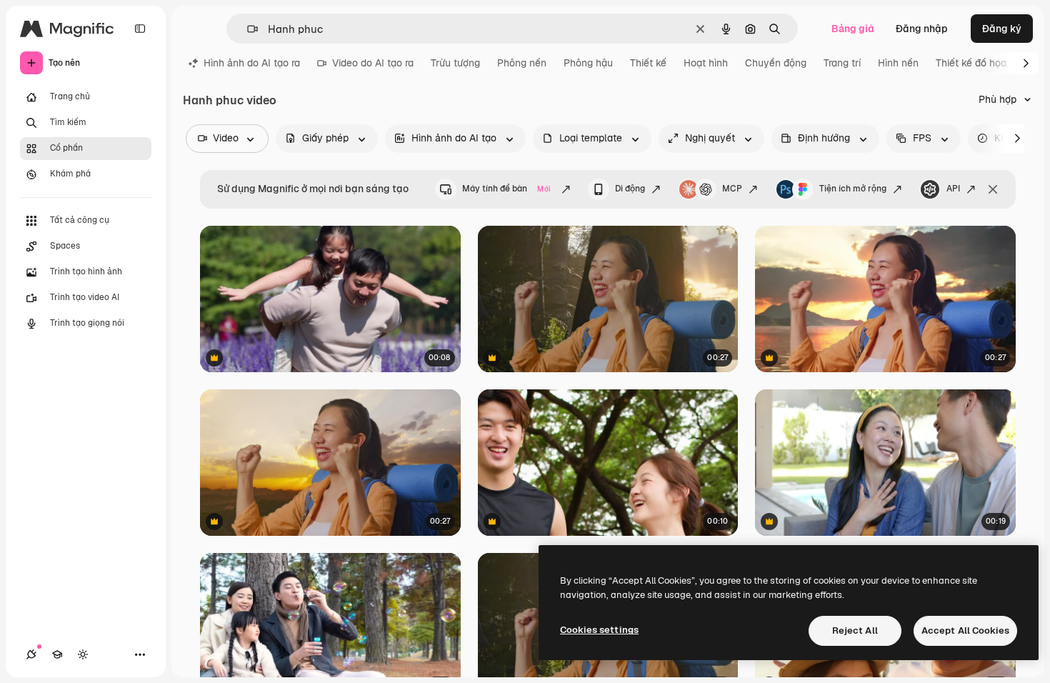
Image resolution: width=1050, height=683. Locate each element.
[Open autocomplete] (246, 29)
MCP (732, 188)
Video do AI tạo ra (373, 62)
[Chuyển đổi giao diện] (82, 654)
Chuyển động (775, 62)
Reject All (855, 630)
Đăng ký (1001, 28)
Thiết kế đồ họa (971, 62)
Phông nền (521, 62)
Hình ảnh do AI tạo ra (252, 62)
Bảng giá (852, 28)
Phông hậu (588, 62)
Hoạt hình (706, 62)
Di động (630, 188)
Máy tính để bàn (506, 188)
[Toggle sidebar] (140, 28)
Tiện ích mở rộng (852, 188)
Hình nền (898, 62)
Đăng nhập (922, 28)
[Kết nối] (31, 654)
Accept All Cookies (965, 630)
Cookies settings (599, 630)
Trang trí (842, 62)
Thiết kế (648, 62)
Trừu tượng (455, 62)
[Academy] (57, 654)
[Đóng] (993, 189)
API (953, 188)
